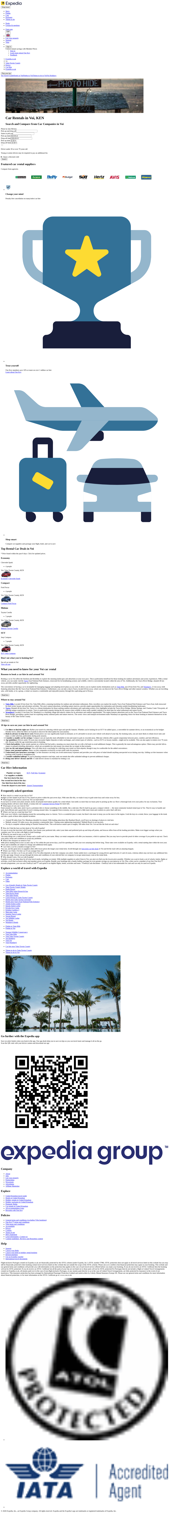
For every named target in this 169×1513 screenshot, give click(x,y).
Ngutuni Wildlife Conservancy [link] (17, 932)
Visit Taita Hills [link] (11, 934)
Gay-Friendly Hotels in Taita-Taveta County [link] (22, 885)
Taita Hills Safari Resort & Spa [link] (17, 891)
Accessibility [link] (10, 1226)
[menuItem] (7, 76)
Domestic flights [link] (11, 1204)
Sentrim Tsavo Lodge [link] (13, 914)
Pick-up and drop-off (8, 131)
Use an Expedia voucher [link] (14, 1257)
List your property (12, 38)
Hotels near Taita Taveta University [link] (18, 900)
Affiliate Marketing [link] (12, 1186)
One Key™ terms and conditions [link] (17, 1222)
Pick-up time (5, 141)
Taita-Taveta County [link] (13, 63)
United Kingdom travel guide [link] (16, 1196)
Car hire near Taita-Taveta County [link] (18, 946)
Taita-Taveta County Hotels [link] (16, 887)
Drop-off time (6, 143)
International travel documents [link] (16, 1259)
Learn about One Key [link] (13, 372)
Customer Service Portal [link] (50, 804)
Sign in (8, 47)
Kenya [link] (8, 65)
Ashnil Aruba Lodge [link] (13, 904)
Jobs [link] (7, 1176)
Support (8, 40)
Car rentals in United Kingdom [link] (17, 1206)
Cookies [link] (8, 1230)
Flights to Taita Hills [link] (13, 926)
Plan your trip (6, 73)
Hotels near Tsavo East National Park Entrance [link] (23, 902)
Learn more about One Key (20, 53)
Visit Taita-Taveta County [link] (15, 936)
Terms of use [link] (10, 1232)
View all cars (5, 664)
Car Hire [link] (9, 67)
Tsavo (26, 681)
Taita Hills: (10, 704)
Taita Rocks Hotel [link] (12, 893)
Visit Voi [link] (9, 940)
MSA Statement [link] (11, 1235)
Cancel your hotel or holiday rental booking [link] (21, 1253)
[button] (84, 868)
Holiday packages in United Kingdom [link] (19, 1202)
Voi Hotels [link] (9, 920)
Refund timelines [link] (12, 1255)
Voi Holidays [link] (10, 938)
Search (4, 159)
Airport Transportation (35, 786)
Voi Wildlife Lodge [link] (12, 918)
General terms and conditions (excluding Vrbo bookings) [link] (26, 1220)
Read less (5, 695)
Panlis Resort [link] (10, 889)
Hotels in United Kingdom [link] (15, 1198)
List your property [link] (12, 1178)
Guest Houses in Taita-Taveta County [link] (19, 898)
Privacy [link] (8, 1228)
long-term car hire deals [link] (90, 849)
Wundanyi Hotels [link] (12, 922)
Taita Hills (120, 687)
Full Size (34, 773)
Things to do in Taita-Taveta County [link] (19, 950)
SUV (28, 773)
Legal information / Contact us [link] (17, 1237)
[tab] (12, 873)
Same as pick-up (7, 133)
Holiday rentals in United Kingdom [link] (18, 1200)
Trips (7, 42)
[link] (25, 11)
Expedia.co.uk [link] (11, 59)
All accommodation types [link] (15, 1208)
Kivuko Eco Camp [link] (12, 908)
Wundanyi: (10, 712)
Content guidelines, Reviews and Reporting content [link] (24, 1239)
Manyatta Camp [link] (11, 912)
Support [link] (8, 1248)
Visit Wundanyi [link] (11, 943)
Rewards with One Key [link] (14, 1210)
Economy (42, 773)
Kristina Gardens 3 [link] (12, 910)
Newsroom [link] (10, 1182)
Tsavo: (8, 708)
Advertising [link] (10, 1184)
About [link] (8, 1174)
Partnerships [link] (10, 1180)
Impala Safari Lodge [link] (13, 906)
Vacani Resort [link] (11, 916)
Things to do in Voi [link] (13, 952)
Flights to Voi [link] (10, 928)
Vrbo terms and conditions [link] (15, 1224)
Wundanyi (147, 687)
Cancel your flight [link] (12, 1251)
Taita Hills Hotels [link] (12, 895)
